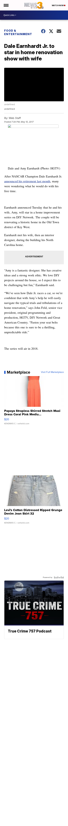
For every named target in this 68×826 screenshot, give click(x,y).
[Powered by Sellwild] (59, 577)
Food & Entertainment (18, 32)
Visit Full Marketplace (52, 372)
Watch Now (58, 5)
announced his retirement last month (27, 181)
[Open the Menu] (6, 5)
